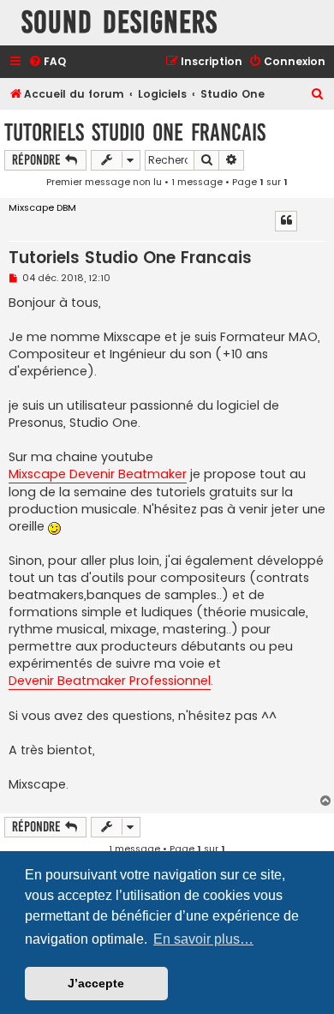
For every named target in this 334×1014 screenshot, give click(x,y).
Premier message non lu (104, 182)
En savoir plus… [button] (203, 939)
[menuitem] (47, 62)
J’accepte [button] (96, 983)
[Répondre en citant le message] (286, 221)
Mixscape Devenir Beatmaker (98, 474)
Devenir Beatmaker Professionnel (110, 680)
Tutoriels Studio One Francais (134, 132)
